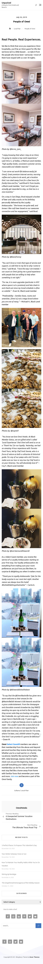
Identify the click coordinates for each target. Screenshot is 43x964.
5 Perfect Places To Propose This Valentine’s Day (19, 845)
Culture (17, 790)
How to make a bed (10, 909)
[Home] (10, 29)
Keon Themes (34, 957)
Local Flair (25, 790)
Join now (14, 776)
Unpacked (6, 3)
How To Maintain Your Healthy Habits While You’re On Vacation (21, 864)
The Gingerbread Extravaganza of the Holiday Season (21, 883)
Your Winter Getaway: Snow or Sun (14, 854)
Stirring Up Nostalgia (9, 874)
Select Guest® (13, 744)
